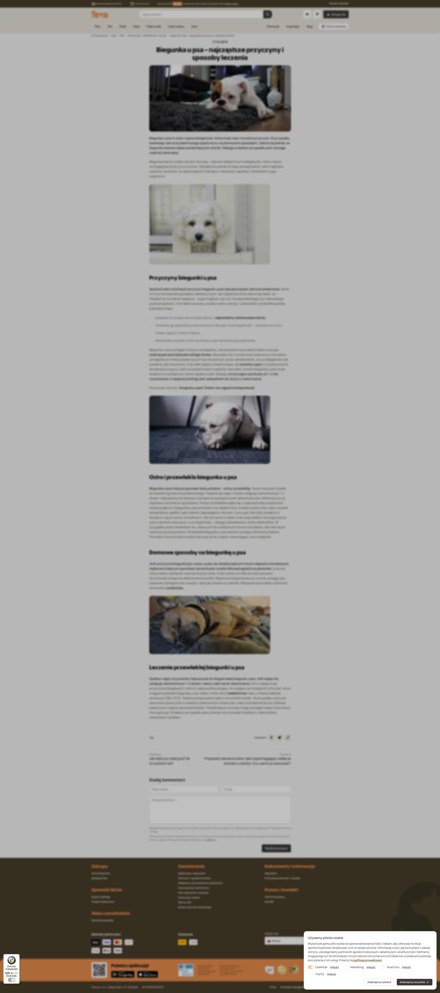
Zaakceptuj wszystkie (412, 982)
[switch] (11, 980)
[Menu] (5, 956)
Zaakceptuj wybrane (379, 982)
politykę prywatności (368, 960)
